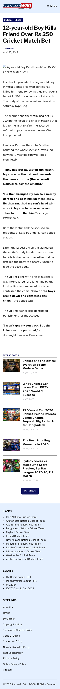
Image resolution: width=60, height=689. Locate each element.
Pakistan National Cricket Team (23, 543)
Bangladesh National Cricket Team (25, 528)
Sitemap (7, 669)
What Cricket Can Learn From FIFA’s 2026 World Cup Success (35, 389)
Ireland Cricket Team (17, 536)
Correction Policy (12, 641)
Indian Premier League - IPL (21, 580)
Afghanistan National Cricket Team (25, 520)
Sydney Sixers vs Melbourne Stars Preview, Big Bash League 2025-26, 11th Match (38, 468)
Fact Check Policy (13, 652)
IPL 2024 (11, 584)
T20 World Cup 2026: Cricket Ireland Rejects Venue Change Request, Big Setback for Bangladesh (39, 417)
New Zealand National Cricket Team (26, 539)
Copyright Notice (12, 624)
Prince (10, 48)
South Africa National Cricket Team (25, 547)
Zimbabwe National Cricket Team (24, 559)
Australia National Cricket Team (23, 524)
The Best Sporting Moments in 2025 (36, 442)
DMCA (6, 613)
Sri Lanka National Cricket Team (23, 551)
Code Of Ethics (11, 635)
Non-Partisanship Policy (16, 647)
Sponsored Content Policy (17, 630)
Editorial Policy (11, 658)
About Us (8, 607)
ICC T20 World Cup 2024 (20, 588)
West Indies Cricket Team (20, 555)
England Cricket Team (18, 532)
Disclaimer (9, 618)
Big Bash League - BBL (19, 577)
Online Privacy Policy (14, 664)
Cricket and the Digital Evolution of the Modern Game (39, 364)
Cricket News (13, 20)
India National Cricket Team (21, 517)
